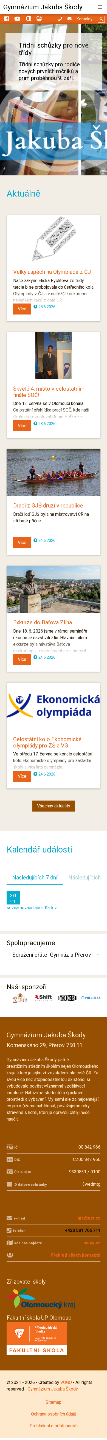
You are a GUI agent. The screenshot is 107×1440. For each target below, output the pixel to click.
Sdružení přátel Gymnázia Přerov (51, 954)
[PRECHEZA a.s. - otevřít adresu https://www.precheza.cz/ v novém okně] (89, 998)
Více (22, 308)
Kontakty (84, 19)
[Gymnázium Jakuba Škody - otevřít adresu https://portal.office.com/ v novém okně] (28, 19)
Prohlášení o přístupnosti (54, 1425)
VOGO (66, 1382)
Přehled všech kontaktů (75, 1255)
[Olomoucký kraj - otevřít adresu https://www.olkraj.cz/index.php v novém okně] (41, 1310)
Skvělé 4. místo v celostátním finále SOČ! (49, 391)
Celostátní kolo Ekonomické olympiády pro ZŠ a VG (47, 742)
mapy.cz (91, 1242)
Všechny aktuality (53, 806)
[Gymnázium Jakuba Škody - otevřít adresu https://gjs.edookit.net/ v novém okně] (39, 19)
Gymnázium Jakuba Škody (42, 7)
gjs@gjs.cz (88, 1218)
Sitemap (53, 1402)
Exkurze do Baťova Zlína (42, 622)
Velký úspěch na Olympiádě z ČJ (52, 272)
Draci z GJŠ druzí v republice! (49, 505)
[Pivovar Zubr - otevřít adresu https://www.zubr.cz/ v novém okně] (18, 998)
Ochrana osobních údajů (53, 1414)
